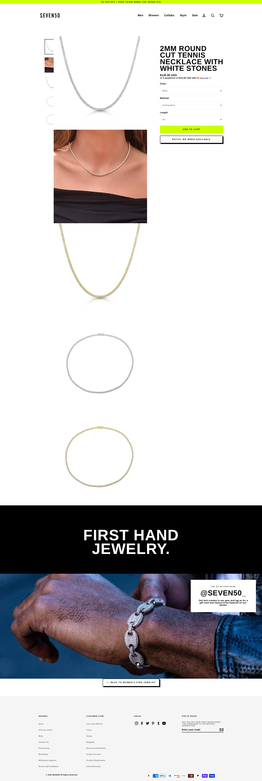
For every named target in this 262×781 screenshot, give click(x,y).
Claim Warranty (93, 766)
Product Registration (95, 760)
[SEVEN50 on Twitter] (147, 723)
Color (163, 83)
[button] (191, 78)
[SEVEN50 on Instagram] (136, 723)
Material (164, 98)
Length (164, 112)
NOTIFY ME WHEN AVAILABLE (191, 139)
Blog (41, 736)
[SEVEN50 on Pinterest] (153, 723)
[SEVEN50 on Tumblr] (158, 723)
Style (183, 15)
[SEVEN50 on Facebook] (142, 723)
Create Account (93, 754)
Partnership (44, 748)
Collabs (169, 15)
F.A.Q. (89, 730)
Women (154, 15)
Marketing (43, 754)
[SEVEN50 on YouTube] (164, 723)
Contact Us (44, 742)
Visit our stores (46, 730)
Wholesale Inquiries (47, 760)
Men (140, 15)
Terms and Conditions (49, 766)
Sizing (89, 736)
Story (41, 724)
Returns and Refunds (96, 748)
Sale (195, 15)
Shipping (90, 742)
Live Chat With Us (94, 724)
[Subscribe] (221, 729)
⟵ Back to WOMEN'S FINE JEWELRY (131, 682)
